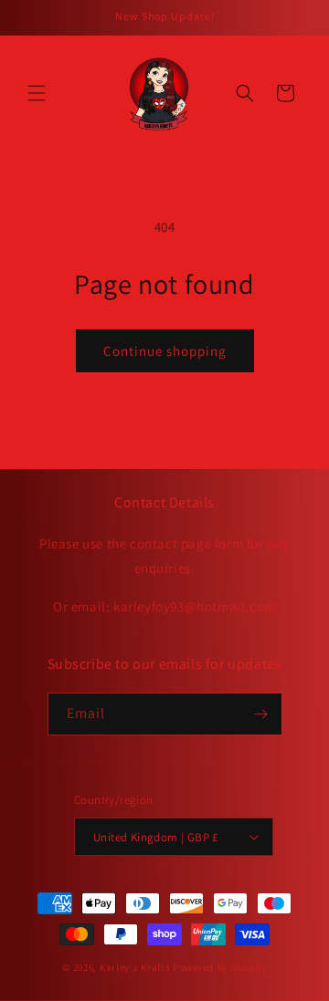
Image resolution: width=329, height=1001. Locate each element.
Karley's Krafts (136, 967)
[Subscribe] (261, 714)
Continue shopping (165, 351)
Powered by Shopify (220, 967)
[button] (36, 93)
